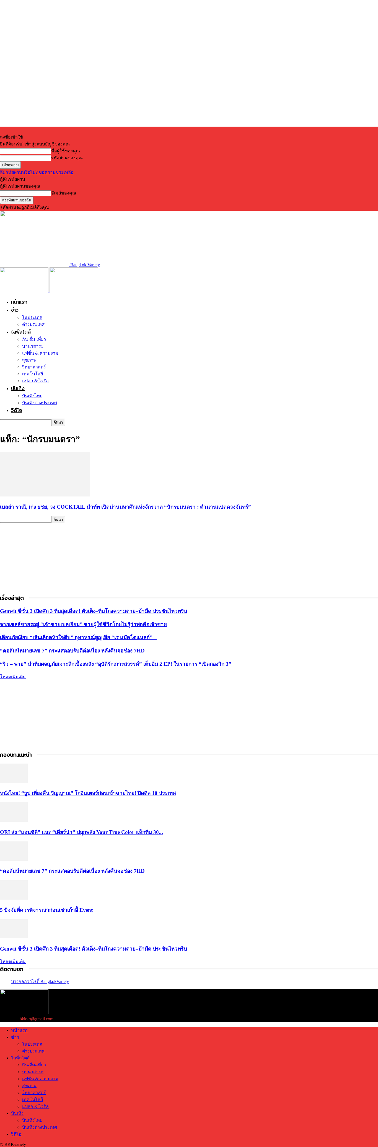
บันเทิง (18, 388)
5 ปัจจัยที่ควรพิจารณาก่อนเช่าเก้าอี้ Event (46, 910)
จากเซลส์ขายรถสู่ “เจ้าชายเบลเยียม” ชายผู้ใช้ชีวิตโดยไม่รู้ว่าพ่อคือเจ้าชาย (83, 624)
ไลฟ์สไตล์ (21, 332)
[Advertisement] (41, 558)
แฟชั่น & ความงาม (40, 353)
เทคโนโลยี (32, 374)
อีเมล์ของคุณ (63, 193)
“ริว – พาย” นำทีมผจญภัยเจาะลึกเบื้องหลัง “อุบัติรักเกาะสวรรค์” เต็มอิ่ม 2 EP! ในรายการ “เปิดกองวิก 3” (115, 664)
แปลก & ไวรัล (35, 380)
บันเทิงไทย (32, 395)
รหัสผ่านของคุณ (67, 157)
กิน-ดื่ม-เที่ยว (34, 339)
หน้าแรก (19, 302)
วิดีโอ (16, 410)
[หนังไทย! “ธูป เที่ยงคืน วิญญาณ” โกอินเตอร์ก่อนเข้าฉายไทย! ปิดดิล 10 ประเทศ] (14, 781)
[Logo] (25, 290)
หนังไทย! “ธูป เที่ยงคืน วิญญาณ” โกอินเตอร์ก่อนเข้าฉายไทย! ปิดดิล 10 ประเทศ (88, 793)
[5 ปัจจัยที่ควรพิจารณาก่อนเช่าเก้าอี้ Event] (14, 898)
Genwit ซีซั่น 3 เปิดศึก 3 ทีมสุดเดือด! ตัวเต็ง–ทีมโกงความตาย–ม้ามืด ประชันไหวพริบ (93, 611)
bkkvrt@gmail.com (36, 1019)
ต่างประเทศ (33, 324)
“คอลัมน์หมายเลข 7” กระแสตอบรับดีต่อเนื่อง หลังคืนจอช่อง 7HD (72, 651)
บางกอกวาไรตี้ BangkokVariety (40, 981)
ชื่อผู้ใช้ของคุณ (65, 151)
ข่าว (15, 310)
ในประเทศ (32, 317)
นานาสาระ (32, 346)
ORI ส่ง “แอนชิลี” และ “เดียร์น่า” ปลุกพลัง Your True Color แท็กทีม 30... (81, 832)
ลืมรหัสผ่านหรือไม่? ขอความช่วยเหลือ (37, 172)
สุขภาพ (29, 360)
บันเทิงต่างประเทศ (39, 402)
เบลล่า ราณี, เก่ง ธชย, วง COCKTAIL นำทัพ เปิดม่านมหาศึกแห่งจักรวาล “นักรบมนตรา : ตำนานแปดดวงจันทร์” (125, 507)
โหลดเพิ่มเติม (13, 676)
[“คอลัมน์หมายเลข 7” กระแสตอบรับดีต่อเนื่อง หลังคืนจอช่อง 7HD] (14, 859)
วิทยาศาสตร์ (34, 367)
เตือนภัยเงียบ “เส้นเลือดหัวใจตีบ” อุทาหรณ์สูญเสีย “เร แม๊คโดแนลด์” (78, 637)
